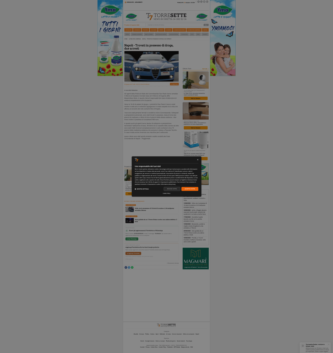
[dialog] (166, 176)
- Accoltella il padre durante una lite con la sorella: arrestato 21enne (193, 219)
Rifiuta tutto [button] (172, 189)
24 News (168, 30)
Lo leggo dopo (174, 84)
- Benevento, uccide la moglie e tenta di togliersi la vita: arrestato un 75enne (194, 226)
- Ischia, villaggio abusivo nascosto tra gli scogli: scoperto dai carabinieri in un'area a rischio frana (195, 212)
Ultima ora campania (188, 334)
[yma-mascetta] (131, 17)
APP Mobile (177, 347)
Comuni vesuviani (177, 334)
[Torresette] (166, 16)
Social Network (173, 34)
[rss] (207, 2)
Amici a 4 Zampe (149, 34)
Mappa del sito (185, 347)
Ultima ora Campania (194, 30)
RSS (191, 347)
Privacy (148, 347)
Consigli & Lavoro (137, 34)
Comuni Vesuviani (179, 30)
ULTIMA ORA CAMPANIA (135, 39)
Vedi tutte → (205, 69)
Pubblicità (170, 347)
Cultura (153, 30)
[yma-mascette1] (202, 17)
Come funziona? (129, 258)
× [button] (197, 159)
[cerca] (206, 25)
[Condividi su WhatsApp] (132, 267)
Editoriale (162, 334)
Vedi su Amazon (195, 98)
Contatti (205, 34)
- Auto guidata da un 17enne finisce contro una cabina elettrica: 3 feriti (194, 233)
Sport (161, 30)
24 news (168, 334)
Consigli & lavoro (149, 341)
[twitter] (201, 2)
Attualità (128, 30)
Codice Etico (154, 347)
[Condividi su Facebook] (126, 267)
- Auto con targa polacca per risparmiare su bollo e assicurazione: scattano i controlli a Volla (195, 197)
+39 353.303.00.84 (138, 233)
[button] (142, 189)
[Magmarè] (196, 258)
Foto (192, 34)
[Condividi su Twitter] (129, 267)
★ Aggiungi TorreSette (133, 253)
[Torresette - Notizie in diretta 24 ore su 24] (166, 325)
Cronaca (137, 30)
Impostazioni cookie (154, 184)
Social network (181, 341)
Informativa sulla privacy (168, 184)
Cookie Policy (162, 347)
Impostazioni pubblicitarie (168, 182)
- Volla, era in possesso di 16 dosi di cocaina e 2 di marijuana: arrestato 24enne (195, 205)
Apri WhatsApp (132, 239)
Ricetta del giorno (161, 34)
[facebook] (198, 2)
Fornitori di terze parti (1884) (170, 175)
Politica (145, 30)
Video (198, 34)
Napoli (205, 30)
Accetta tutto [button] (190, 189)
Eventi (127, 34)
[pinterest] (204, 2)
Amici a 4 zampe (160, 341)
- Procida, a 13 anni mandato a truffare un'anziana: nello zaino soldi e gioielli (195, 240)
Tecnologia (184, 34)
